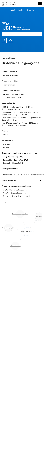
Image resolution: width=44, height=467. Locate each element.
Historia (6, 147)
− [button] (5, 206)
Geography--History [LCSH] (13, 163)
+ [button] (5, 202)
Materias (6, 135)
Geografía (6, 144)
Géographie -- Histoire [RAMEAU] (15, 160)
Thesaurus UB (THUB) (16, 26)
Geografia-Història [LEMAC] (13, 157)
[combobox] (22, 34)
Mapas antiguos (9, 85)
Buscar (4, 40)
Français (30, 10)
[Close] (39, 3)
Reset (10, 40)
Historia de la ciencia (11, 75)
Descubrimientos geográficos (14, 94)
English (21, 10)
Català (12, 10)
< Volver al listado (8, 58)
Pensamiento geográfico (12, 97)
